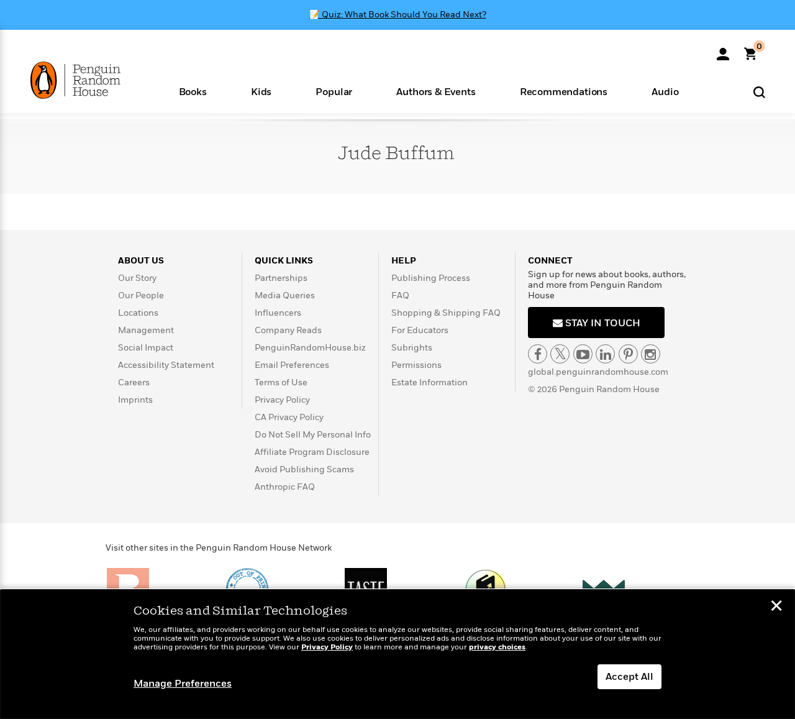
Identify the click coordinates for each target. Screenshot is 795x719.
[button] (193, 91)
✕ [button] (776, 607)
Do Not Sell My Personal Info (313, 435)
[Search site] (759, 92)
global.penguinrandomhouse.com (598, 372)
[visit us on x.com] (560, 354)
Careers (134, 382)
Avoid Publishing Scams (304, 469)
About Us (141, 261)
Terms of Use (281, 382)
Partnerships (281, 278)
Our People (141, 295)
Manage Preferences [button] (183, 683)
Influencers (278, 313)
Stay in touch (601, 323)
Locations (138, 313)
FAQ (400, 295)
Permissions (416, 365)
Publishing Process (430, 278)
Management (146, 330)
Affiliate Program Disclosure (312, 452)
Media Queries (285, 295)
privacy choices (497, 647)
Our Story (137, 278)
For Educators (419, 330)
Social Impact (145, 348)
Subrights (411, 348)
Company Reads (288, 330)
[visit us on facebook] (537, 354)
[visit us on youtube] (583, 354)
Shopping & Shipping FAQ (446, 313)
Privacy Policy (282, 400)
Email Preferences (292, 365)
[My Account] (723, 50)
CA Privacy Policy (289, 417)
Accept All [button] (629, 677)
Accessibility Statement (166, 365)
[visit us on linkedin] (605, 354)
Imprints (135, 400)
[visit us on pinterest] (628, 354)
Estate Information (429, 382)
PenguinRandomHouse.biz (310, 348)
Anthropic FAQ (285, 487)
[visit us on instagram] (650, 354)
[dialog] (397, 654)
